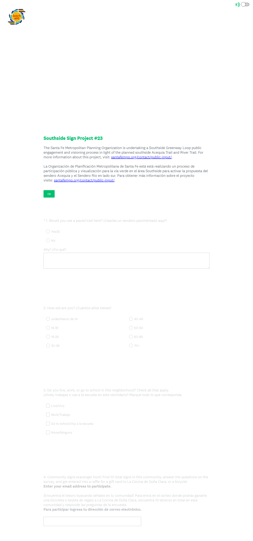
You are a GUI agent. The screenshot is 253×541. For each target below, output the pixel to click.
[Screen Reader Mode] (242, 4)
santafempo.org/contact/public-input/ (141, 157)
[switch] (249, 4)
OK (49, 194)
